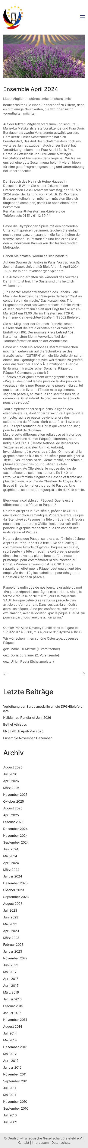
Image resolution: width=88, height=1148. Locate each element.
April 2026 (11, 781)
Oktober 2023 (13, 890)
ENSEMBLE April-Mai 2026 (23, 731)
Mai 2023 (10, 924)
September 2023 (16, 897)
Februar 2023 (13, 945)
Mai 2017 (10, 972)
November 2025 (15, 795)
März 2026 (11, 788)
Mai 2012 (10, 1054)
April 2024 (11, 863)
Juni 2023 (10, 917)
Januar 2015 (12, 1013)
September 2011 (15, 1081)
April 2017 (10, 979)
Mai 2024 (10, 856)
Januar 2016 (12, 999)
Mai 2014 (10, 1040)
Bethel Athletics (15, 724)
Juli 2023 (10, 910)
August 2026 (12, 767)
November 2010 (15, 1102)
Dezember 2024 (15, 829)
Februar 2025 (13, 822)
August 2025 (12, 808)
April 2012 (10, 1061)
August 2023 (13, 904)
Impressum (40, 1143)
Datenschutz (60, 1143)
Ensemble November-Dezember (27, 738)
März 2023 (11, 938)
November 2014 (15, 1020)
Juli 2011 (9, 1088)
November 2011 (15, 1074)
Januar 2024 (12, 876)
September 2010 (15, 1108)
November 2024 (15, 836)
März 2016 (11, 992)
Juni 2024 (10, 849)
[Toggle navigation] (82, 17)
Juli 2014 (10, 1033)
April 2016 (10, 986)
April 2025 (11, 815)
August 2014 (12, 1026)
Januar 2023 (12, 951)
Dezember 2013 (15, 1047)
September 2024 (16, 842)
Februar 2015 (13, 1006)
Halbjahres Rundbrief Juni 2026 (27, 718)
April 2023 (11, 931)
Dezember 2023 (15, 883)
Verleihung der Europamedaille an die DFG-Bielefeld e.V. (42, 708)
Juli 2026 (10, 774)
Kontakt (23, 1143)
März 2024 (11, 870)
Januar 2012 (12, 1067)
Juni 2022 (10, 965)
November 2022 (15, 958)
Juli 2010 (10, 1115)
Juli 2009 (10, 1122)
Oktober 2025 (13, 801)
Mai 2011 (9, 1095)
